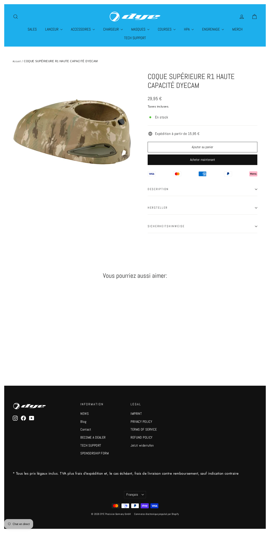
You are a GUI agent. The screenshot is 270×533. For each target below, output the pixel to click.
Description (158, 189)
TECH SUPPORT (135, 37)
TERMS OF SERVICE (144, 429)
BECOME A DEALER (92, 437)
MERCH (237, 29)
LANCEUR (52, 29)
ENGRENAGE (211, 29)
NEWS (84, 414)
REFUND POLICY (142, 437)
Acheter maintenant (202, 159)
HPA (187, 29)
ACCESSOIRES (81, 29)
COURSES (165, 29)
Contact (85, 429)
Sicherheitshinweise (166, 226)
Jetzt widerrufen (142, 445)
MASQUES (138, 29)
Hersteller (158, 207)
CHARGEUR (111, 29)
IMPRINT (136, 414)
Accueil (17, 61)
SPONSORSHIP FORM (94, 453)
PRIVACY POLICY (141, 422)
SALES (32, 29)
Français (132, 495)
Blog (83, 422)
